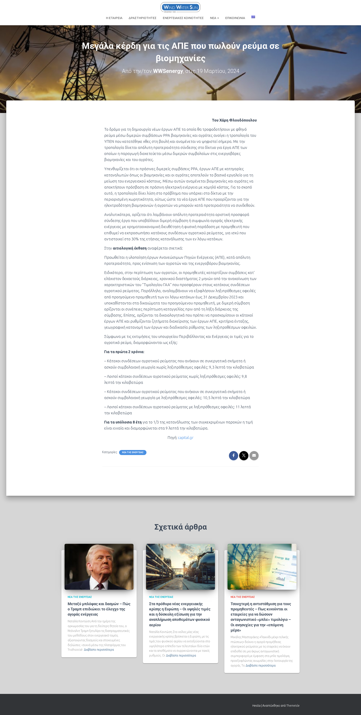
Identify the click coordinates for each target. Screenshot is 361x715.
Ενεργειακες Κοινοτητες (183, 18)
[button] (218, 18)
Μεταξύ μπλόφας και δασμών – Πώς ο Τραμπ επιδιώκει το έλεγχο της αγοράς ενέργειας (99, 609)
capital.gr (185, 437)
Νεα (213, 18)
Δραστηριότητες (142, 18)
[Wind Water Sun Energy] (180, 7)
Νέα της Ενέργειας (133, 452)
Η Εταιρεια (114, 18)
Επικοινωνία (235, 18)
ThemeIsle (293, 705)
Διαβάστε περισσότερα (99, 649)
